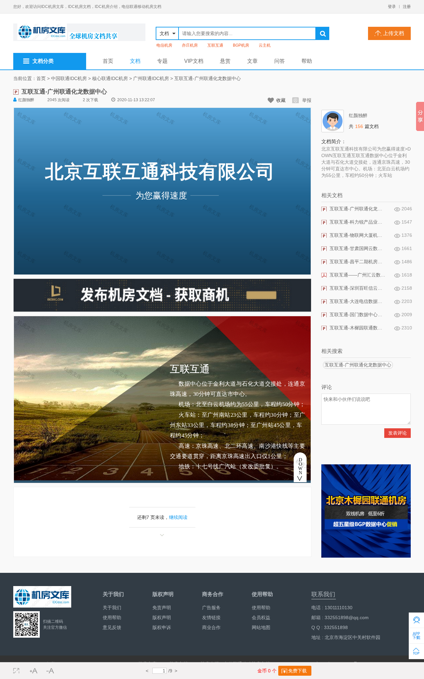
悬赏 (225, 61)
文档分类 (43, 61)
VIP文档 (193, 61)
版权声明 (161, 617)
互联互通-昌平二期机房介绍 (358, 261)
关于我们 (112, 607)
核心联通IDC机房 (110, 78)
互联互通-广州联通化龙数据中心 (207, 78)
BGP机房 (241, 45)
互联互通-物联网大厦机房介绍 (358, 235)
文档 (135, 61)
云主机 (265, 45)
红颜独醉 (26, 100)
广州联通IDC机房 (151, 78)
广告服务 (211, 607)
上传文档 (393, 33)
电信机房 (164, 45)
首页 (108, 61)
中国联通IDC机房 (69, 78)
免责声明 (161, 607)
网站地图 (261, 627)
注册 (407, 6)
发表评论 (397, 433)
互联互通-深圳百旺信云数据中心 (358, 288)
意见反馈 (112, 627)
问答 (279, 61)
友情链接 (211, 617)
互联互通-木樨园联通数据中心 (358, 327)
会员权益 (261, 617)
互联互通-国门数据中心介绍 (358, 314)
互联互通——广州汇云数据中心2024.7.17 (358, 274)
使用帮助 (112, 617)
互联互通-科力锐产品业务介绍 (358, 222)
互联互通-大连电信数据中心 (358, 301)
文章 (252, 61)
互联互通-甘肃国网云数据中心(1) (358, 248)
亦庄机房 (190, 45)
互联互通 (215, 45)
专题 (162, 61)
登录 (392, 6)
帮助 (306, 61)
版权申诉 (161, 627)
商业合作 (211, 627)
